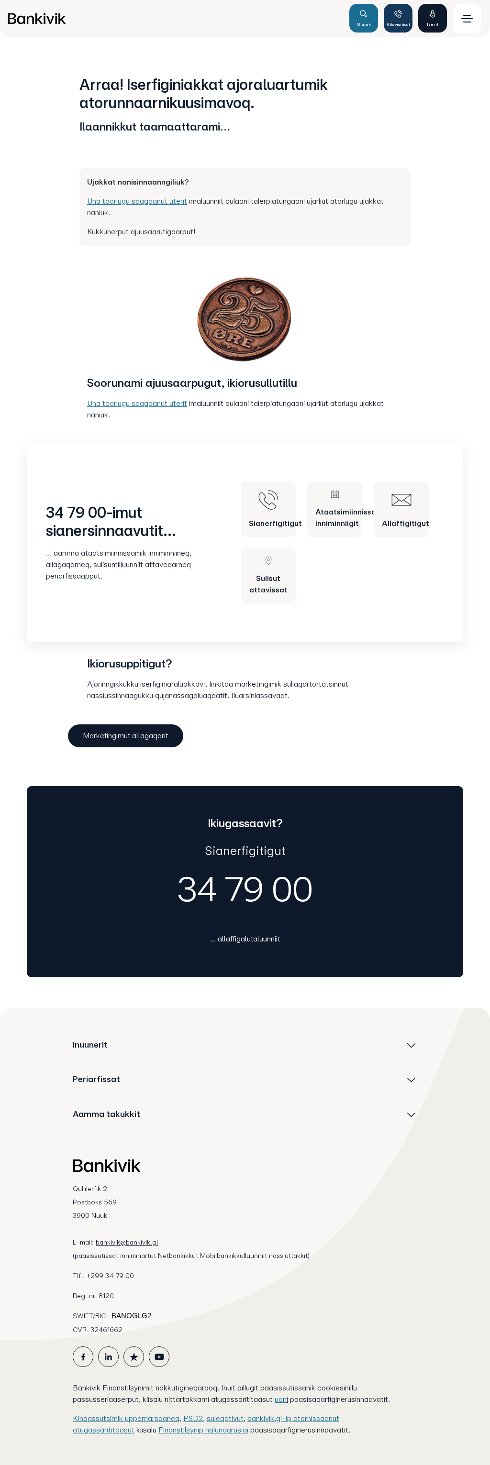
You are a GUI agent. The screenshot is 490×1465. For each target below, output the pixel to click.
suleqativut (225, 1418)
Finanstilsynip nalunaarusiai (203, 1429)
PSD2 (193, 1418)
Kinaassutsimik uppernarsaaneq (126, 1418)
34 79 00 (245, 889)
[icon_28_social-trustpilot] (133, 1356)
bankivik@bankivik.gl (127, 1242)
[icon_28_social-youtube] (159, 1356)
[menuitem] (174, 18)
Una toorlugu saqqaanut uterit (137, 201)
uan (281, 1399)
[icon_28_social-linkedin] (108, 1356)
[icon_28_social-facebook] (83, 1356)
